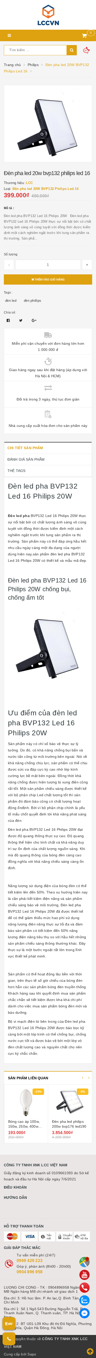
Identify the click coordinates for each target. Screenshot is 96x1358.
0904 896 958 (29, 1272)
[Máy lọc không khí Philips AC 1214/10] (70, 1102)
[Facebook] (84, 1313)
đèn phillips (32, 301)
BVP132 (15, 1028)
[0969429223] (84, 1287)
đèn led (10, 301)
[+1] (34, 320)
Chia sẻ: (10, 312)
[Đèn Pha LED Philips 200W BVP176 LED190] (26, 1102)
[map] (84, 1262)
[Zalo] (84, 1300)
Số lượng (10, 254)
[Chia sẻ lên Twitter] (21, 320)
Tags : (8, 292)
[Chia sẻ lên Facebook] (9, 320)
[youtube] (84, 1275)
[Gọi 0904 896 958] (9, 1338)
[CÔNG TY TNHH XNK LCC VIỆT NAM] (48, 15)
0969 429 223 (29, 1260)
